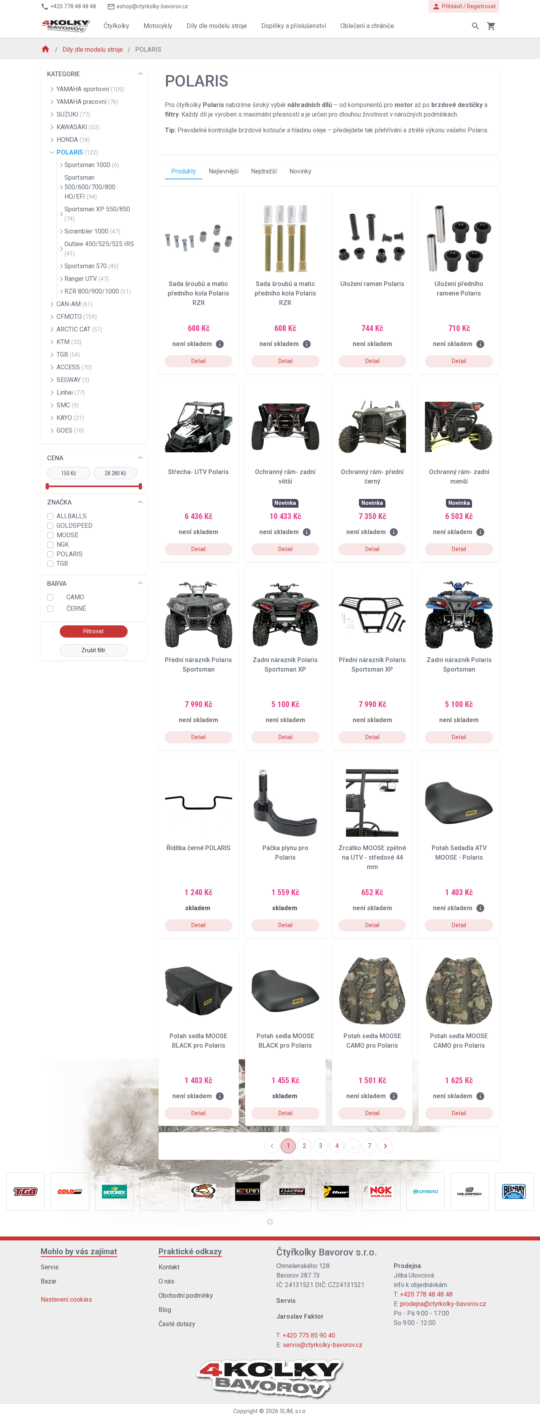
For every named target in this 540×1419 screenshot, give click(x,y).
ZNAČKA (59, 502)
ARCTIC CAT (79, 329)
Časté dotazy (177, 1324)
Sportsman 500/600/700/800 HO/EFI (89, 187)
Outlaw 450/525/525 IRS (99, 248)
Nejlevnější (223, 171)
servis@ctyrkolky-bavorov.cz (323, 1345)
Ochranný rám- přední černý (372, 476)
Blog (165, 1310)
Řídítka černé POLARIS (198, 848)
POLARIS (77, 152)
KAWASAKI (78, 127)
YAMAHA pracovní (87, 101)
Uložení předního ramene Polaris (458, 288)
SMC (68, 405)
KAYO (70, 418)
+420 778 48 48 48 (426, 1294)
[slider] (47, 486)
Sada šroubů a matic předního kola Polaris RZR (198, 293)
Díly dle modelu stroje (93, 49)
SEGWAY (73, 380)
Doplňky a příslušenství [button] (293, 26)
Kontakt (169, 1267)
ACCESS (74, 367)
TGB (68, 354)
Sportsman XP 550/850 (97, 213)
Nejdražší (264, 171)
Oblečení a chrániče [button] (367, 26)
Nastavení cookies (66, 1299)
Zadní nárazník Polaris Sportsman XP (285, 664)
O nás (166, 1281)
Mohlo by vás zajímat (79, 1251)
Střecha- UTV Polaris (198, 472)
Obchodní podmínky (186, 1295)
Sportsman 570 (91, 266)
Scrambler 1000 (92, 231)
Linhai (71, 392)
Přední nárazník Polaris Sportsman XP (372, 664)
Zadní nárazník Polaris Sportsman (459, 664)
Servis (50, 1267)
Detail (198, 361)
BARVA (56, 583)
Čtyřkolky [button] (116, 26)
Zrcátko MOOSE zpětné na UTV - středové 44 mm (372, 857)
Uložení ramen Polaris (372, 284)
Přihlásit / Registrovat (464, 6)
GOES (70, 430)
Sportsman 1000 (91, 165)
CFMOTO (77, 316)
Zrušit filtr (93, 650)
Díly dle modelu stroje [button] (217, 26)
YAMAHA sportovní (90, 89)
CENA (55, 458)
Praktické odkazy (190, 1251)
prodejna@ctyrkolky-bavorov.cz (443, 1304)
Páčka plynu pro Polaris (285, 852)
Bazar (49, 1281)
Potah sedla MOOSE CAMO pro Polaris (372, 1040)
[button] (270, 1221)
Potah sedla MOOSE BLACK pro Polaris (198, 1040)
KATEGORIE (63, 74)
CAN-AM (75, 304)
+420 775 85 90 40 (309, 1335)
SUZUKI (73, 114)
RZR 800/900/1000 (97, 291)
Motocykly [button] (157, 26)
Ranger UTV (86, 278)
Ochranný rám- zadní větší (285, 476)
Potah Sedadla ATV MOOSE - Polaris (459, 852)
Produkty (183, 171)
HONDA (73, 139)
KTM (69, 342)
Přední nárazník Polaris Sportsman (198, 664)
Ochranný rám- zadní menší (459, 476)
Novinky (300, 171)
